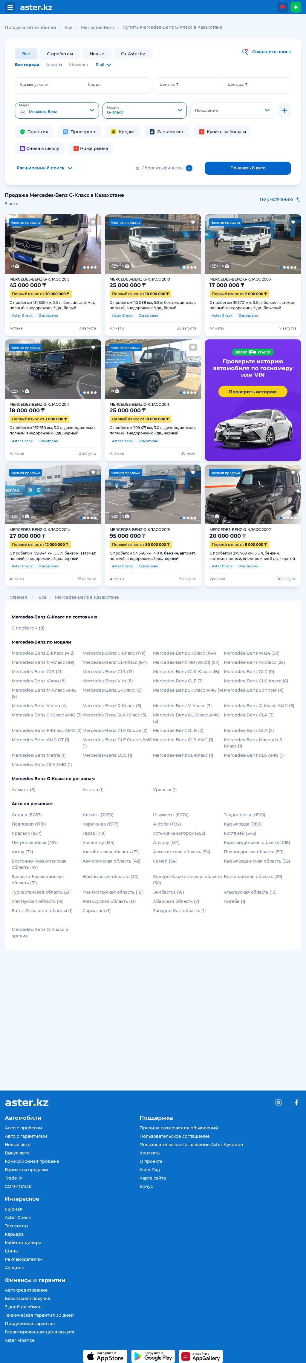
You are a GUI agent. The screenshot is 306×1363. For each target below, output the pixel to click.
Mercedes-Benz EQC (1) (107, 755)
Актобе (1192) (167, 824)
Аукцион (15, 1267)
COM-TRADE (18, 1186)
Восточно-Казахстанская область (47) (39, 864)
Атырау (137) (166, 842)
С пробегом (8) (28, 628)
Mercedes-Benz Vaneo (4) (39, 705)
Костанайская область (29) (253, 876)
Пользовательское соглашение (175, 1136)
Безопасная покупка (27, 1298)
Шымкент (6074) (171, 814)
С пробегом (60, 53)
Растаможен (171, 131)
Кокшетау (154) (98, 842)
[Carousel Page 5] (91, 244)
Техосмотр (16, 1226)
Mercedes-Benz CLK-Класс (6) (256, 681)
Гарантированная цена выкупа (39, 1332)
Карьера (14, 1234)
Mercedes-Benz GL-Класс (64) (114, 662)
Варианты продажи (26, 1169)
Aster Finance (20, 1340)
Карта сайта (153, 1178)
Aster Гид (150, 1169)
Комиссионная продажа (32, 1161)
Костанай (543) (240, 833)
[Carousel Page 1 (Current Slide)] (14, 244)
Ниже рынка (94, 148)
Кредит (127, 131)
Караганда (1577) (100, 824)
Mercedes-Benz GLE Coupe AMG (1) (117, 743)
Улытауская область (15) (38, 901)
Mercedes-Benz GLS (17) (108, 671)
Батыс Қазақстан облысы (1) (42, 910)
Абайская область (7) (176, 901)
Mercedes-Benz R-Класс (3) (111, 705)
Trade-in (14, 1178)
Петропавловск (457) (35, 842)
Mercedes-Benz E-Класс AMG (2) (47, 730)
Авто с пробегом (23, 1128)
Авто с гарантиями (26, 1136)
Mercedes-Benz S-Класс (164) (184, 653)
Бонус (146, 1186)
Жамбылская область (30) (110, 876)
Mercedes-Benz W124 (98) (252, 653)
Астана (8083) (27, 814)
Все (26, 53)
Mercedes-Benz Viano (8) (39, 681)
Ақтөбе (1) (234, 901)
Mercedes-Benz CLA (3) (249, 715)
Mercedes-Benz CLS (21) (37, 671)
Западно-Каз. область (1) (179, 910)
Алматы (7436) (98, 814)
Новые (97, 53)
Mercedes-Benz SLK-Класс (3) (114, 715)
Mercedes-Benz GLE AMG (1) (42, 764)
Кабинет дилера (23, 1242)
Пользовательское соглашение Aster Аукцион (191, 1144)
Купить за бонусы (226, 131)
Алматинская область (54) (181, 851)
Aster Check (18, 1217)
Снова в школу (42, 148)
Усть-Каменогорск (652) (179, 833)
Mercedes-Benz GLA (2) (249, 730)
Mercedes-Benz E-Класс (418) (43, 653)
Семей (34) (165, 861)
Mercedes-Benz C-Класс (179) (114, 653)
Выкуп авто (17, 1153)
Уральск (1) (165, 789)
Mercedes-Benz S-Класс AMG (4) (188, 690)
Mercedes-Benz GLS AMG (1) (183, 739)
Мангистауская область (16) (112, 892)
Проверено (84, 131)
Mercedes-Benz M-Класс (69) (43, 662)
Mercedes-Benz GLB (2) (178, 730)
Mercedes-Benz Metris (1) (39, 755)
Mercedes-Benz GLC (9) (249, 671)
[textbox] (56, 110)
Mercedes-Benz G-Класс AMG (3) (259, 705)
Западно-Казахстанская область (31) (38, 880)
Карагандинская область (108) (257, 842)
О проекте (151, 1161)
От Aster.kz (133, 53)
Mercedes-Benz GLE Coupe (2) (115, 730)
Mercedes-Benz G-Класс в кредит (40, 932)
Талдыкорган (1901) (244, 814)
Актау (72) (22, 851)
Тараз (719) (94, 833)
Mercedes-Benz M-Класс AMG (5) (44, 693)
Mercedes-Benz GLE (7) (178, 681)
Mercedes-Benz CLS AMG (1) (254, 755)
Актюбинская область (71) (110, 851)
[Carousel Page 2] (34, 244)
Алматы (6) (24, 789)
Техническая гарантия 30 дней (39, 1315)
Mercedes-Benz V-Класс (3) (182, 705)
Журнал (13, 1209)
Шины (12, 1251)
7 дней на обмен (23, 1307)
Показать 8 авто (248, 168)
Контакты (150, 1153)
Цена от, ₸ (169, 84)
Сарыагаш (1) (96, 910)
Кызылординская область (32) (257, 861)
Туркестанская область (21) (41, 892)
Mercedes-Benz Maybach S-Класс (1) (254, 743)
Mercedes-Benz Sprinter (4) (254, 690)
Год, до (94, 84)
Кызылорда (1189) (243, 824)
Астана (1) (93, 789)
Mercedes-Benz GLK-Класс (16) (186, 671)
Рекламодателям (23, 1259)
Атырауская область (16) (250, 892)
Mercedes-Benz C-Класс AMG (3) (47, 715)
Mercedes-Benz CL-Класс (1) (183, 755)
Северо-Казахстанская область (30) (187, 880)
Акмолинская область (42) (111, 861)
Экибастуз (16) (168, 892)
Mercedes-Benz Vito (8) (107, 681)
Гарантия (37, 131)
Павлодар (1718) (29, 824)
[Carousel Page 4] (72, 244)
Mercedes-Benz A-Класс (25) (254, 662)
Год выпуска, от (34, 84)
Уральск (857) (27, 833)
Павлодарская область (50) (254, 851)
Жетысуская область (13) (109, 901)
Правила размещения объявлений (179, 1128)
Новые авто (17, 1144)
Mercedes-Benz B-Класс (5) (112, 690)
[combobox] (57, 110)
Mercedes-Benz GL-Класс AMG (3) (186, 718)
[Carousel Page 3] (53, 244)
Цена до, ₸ (238, 84)
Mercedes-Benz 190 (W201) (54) (186, 662)
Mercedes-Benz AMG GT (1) (40, 739)
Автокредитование (26, 1290)
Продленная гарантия (30, 1323)
